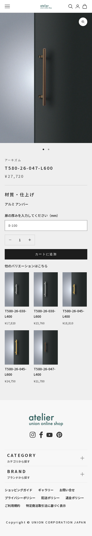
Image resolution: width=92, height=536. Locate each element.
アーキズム (13, 160)
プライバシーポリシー (20, 498)
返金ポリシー (75, 498)
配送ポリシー (50, 498)
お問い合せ (67, 490)
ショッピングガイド (18, 490)
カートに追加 (46, 254)
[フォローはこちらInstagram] (33, 435)
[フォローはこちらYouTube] (49, 435)
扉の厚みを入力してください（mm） (32, 215)
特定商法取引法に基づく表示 (46, 505)
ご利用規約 (12, 505)
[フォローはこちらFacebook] (41, 435)
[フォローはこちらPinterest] (59, 435)
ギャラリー (46, 490)
